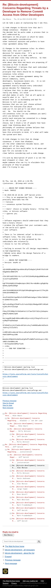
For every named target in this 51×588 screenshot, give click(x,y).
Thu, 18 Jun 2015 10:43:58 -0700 (25, 19)
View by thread (8, 403)
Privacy (14, 583)
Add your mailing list (30, 581)
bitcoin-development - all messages (20, 550)
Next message (8, 408)
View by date (7, 405)
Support (6, 583)
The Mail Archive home (14, 546)
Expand (8, 557)
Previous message (9, 401)
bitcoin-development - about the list (19, 553)
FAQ (42, 581)
